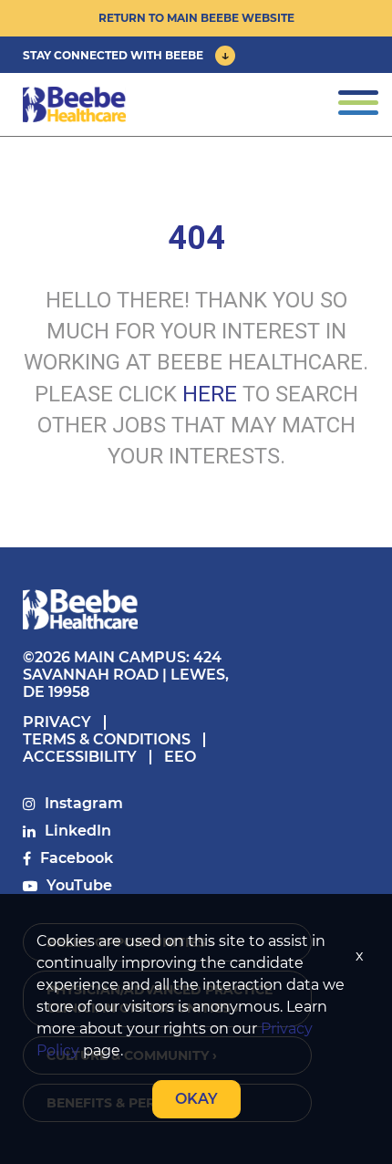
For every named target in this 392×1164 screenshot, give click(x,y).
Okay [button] (196, 1098)
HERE (209, 394)
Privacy (57, 722)
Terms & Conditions (107, 739)
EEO (180, 756)
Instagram (84, 803)
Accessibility (80, 756)
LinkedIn (78, 830)
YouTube (79, 885)
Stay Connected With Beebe (113, 55)
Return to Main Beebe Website (196, 18)
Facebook (76, 858)
